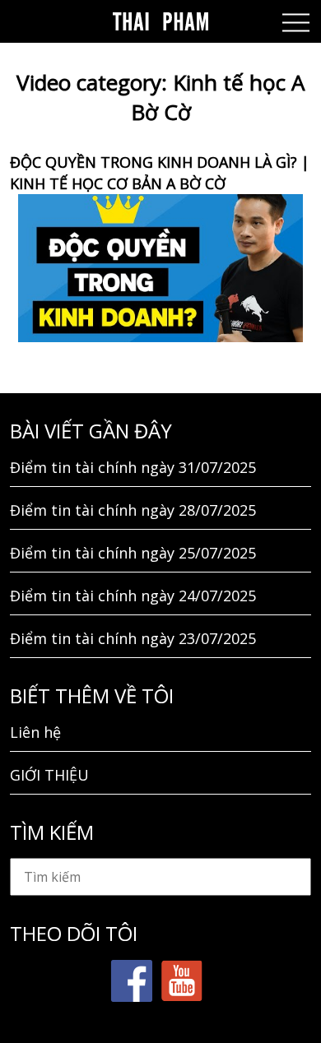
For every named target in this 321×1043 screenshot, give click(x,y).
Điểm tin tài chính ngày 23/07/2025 (133, 638)
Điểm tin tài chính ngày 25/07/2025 (133, 553)
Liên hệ (35, 732)
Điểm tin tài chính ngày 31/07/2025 (133, 467)
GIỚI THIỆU (49, 775)
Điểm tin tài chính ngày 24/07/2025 (133, 595)
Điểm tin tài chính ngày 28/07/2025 (133, 510)
